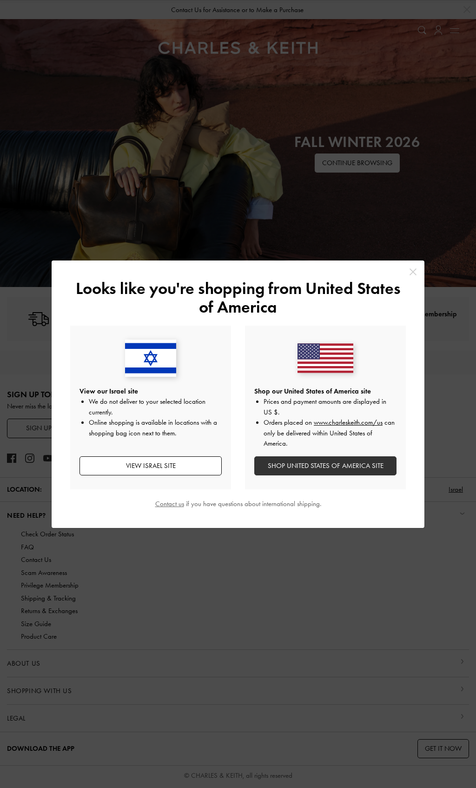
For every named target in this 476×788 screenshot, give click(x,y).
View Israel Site (151, 465)
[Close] (413, 272)
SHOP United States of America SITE (325, 465)
